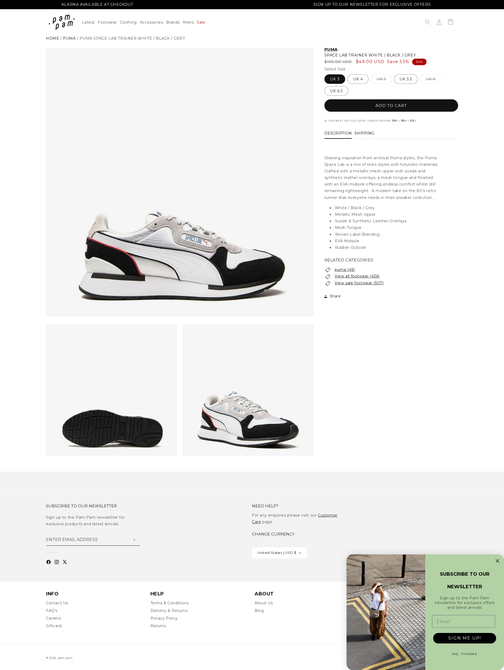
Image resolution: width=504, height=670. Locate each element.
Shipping (364, 133)
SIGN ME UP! (464, 638)
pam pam (65, 658)
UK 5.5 (406, 79)
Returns (158, 625)
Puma (331, 49)
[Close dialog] (497, 561)
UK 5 (384, 80)
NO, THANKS (464, 654)
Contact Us (57, 603)
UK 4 (358, 79)
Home (52, 38)
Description (338, 133)
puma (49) (345, 269)
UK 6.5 (336, 91)
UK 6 (433, 80)
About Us (264, 603)
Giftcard (54, 625)
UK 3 (335, 79)
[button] (130, 22)
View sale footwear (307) (359, 283)
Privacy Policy (164, 618)
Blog (259, 610)
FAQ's (51, 610)
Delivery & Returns (169, 610)
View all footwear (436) (357, 276)
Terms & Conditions (169, 603)
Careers (53, 618)
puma (69, 38)
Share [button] (335, 296)
